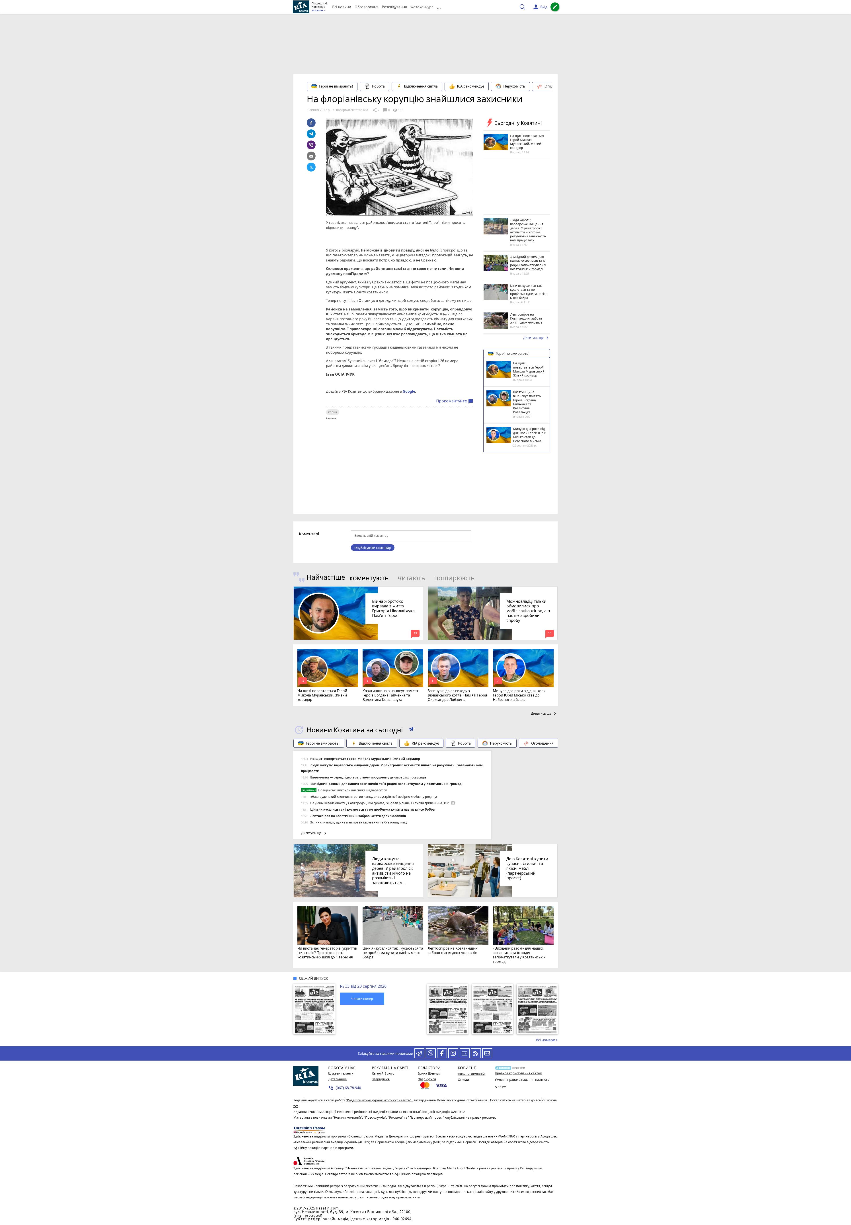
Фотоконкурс (421, 6)
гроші (332, 412)
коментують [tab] (369, 577)
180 (398, 110)
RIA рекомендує (470, 86)
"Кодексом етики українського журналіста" (379, 1100)
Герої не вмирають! (336, 86)
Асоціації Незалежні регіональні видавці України (360, 1112)
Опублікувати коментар (372, 548)
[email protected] (307, 1215)
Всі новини (341, 6)
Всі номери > (547, 1040)
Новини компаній (471, 1074)
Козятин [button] (318, 10)
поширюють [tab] (454, 577)
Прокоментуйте (454, 401)
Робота (378, 86)
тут (295, 1106)
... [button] (439, 7)
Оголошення (556, 86)
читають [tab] (411, 577)
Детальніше (337, 1079)
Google (409, 391)
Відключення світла (421, 86)
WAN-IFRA (458, 1112)
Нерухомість (514, 86)
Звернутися (381, 1079)
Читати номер (362, 999)
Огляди (463, 1079)
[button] (411, 730)
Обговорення (366, 6)
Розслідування (394, 6)
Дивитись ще (536, 338)
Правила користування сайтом (518, 1073)
